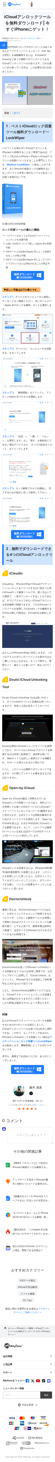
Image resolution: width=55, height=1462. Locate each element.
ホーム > (12, 1328)
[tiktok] (44, 1381)
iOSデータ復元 (27, 1280)
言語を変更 (28, 1404)
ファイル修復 (28, 1293)
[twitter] (32, 1381)
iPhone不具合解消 (27, 1287)
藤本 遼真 (35, 1087)
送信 (46, 1395)
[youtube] (38, 1381)
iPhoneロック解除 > (26, 1328)
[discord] (49, 1381)
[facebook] (27, 1381)
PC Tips (27, 1300)
